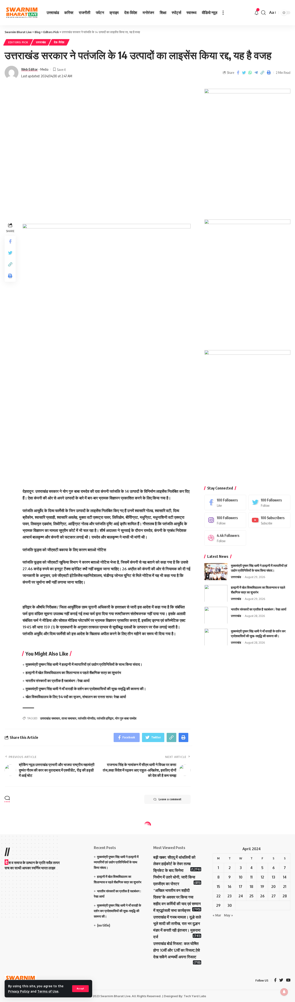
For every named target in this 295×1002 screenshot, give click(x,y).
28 (285, 896)
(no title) (103, 925)
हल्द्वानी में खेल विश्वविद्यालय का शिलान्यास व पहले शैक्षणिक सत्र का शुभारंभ (73, 672)
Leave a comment (170, 799)
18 (251, 886)
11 (251, 877)
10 (240, 877)
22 (218, 896)
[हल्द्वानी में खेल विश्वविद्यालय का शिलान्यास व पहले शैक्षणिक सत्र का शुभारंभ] (215, 593)
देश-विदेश (59, 42)
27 (273, 896)
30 (229, 905)
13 (273, 877)
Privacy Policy (19, 991)
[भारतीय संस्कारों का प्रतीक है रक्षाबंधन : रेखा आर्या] (215, 615)
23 (229, 896)
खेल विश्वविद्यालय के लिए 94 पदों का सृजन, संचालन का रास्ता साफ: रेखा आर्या (76, 696)
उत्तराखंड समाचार (50, 718)
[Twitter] (269, 502)
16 (229, 886)
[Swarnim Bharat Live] (22, 12)
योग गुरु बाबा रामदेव (125, 718)
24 (241, 896)
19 (262, 886)
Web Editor (29, 69)
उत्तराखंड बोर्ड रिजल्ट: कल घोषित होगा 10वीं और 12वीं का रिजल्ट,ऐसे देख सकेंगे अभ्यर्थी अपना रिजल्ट (176, 950)
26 (262, 896)
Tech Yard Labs (195, 996)
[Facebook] (225, 502)
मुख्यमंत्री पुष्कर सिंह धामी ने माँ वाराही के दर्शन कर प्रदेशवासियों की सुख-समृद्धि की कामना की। (86, 688)
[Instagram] (225, 520)
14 (284, 877)
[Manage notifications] (284, 992)
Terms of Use (47, 991)
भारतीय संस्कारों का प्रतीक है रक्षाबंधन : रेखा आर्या (58, 680)
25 (251, 896)
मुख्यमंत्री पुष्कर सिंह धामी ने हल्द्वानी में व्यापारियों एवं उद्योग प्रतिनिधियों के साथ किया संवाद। (84, 664)
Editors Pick (18, 42)
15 (218, 886)
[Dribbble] (225, 538)
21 (284, 886)
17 (240, 886)
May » (228, 915)
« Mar (217, 915)
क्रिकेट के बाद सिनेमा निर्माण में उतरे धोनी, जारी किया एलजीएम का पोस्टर (174, 877)
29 (218, 905)
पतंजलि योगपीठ (86, 718)
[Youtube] (269, 520)
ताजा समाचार (69, 718)
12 (262, 877)
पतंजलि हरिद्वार (105, 718)
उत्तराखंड (41, 42)
